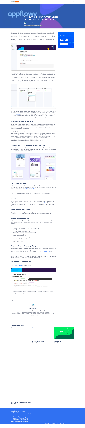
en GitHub (18, 114)
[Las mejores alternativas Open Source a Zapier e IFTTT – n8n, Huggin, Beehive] (42, 333)
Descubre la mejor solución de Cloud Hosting (19, 421)
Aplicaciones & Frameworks (45, 22)
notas (29, 25)
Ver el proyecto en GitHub (29, 188)
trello (40, 25)
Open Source (36, 25)
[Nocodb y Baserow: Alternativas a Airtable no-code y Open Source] (21, 364)
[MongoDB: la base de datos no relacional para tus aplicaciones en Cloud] (64, 333)
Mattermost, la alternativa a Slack (18, 81)
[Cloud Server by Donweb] (53, 423)
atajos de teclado (18, 265)
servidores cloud (41, 202)
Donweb (54, 426)
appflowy (25, 25)
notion (32, 25)
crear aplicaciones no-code (24, 191)
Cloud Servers (15, 411)
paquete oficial (47, 251)
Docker (30, 252)
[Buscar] (73, 1)
